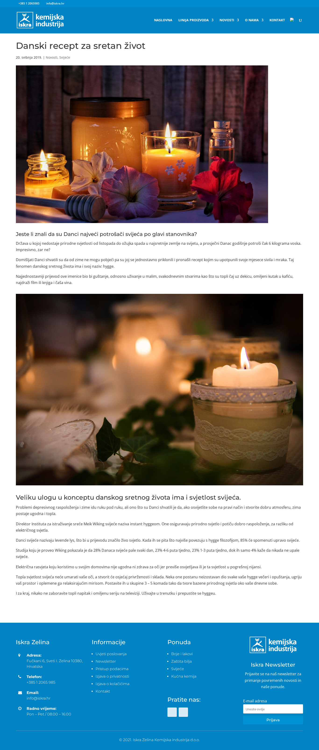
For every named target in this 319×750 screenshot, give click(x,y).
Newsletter (106, 661)
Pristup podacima (112, 669)
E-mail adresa (255, 701)
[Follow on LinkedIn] (183, 712)
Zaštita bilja (181, 661)
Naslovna (163, 20)
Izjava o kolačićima (112, 684)
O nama (252, 20)
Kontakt (277, 20)
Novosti (227, 20)
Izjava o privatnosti (112, 676)
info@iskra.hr (38, 698)
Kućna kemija (183, 676)
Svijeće (64, 57)
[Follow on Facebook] (172, 712)
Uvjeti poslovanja (111, 654)
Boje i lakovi (182, 654)
